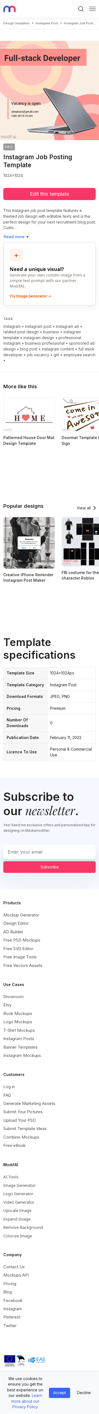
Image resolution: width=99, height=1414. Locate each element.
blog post (28, 349)
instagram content (58, 349)
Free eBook (14, 1145)
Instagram (12, 1308)
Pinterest (11, 1317)
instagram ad (67, 326)
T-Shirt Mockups (19, 1030)
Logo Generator (18, 1193)
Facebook (13, 1300)
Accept (59, 1392)
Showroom (13, 996)
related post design (21, 331)
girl (56, 354)
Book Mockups (17, 1013)
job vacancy (38, 354)
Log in (9, 1086)
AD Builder (13, 931)
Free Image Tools (20, 956)
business (51, 331)
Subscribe (49, 867)
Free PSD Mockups (21, 940)
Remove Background (23, 1227)
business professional (45, 343)
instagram (12, 326)
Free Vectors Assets (22, 965)
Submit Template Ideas (25, 1128)
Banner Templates (20, 1047)
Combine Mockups (21, 1137)
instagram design (38, 337)
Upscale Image (17, 1210)
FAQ (7, 1095)
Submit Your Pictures (23, 1111)
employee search (79, 354)
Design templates (16, 23)
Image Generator (19, 1185)
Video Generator (18, 1202)
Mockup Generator (21, 915)
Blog (7, 1292)
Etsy (7, 1005)
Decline (84, 1392)
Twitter (9, 1325)
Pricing (9, 1283)
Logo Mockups (17, 1021)
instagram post (46, 23)
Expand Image (17, 1219)
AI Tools (10, 1176)
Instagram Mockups (22, 1055)
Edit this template (49, 194)
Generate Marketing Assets (29, 1103)
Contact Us (14, 1266)
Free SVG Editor (18, 948)
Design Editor (16, 923)
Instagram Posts (18, 1038)
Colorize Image (17, 1235)
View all (84, 508)
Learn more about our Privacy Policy (26, 1401)
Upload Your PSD (19, 1120)
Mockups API (16, 1275)
